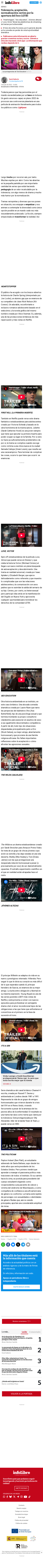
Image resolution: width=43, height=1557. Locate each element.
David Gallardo (14, 79)
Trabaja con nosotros (21, 1511)
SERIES (3, 7)
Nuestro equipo (21, 1508)
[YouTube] (25, 1497)
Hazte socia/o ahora (21, 1287)
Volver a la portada (21, 1394)
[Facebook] (7, 1497)
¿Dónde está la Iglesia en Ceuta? (13, 1381)
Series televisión (34, 1239)
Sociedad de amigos (21, 1514)
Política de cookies (21, 1523)
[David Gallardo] (4, 80)
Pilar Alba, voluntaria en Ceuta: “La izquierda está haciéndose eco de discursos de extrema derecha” (17, 1359)
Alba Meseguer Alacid (9, 1364)
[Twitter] (14, 1497)
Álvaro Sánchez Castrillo (9, 1342)
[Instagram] (21, 1497)
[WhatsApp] (4, 1497)
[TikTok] (29, 1497)
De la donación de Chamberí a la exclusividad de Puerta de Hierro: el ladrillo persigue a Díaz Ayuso (17, 1338)
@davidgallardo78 (16, 81)
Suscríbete (34, 2)
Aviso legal (21, 1517)
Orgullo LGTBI (11, 1239)
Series (3, 1239)
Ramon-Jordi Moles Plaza (10, 1384)
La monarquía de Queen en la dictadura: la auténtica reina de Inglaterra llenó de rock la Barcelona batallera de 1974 (17, 1349)
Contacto (21, 1505)
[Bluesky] (10, 1497)
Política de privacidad (21, 1520)
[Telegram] (18, 1497)
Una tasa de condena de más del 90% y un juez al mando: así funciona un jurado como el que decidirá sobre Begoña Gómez (17, 1370)
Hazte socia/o (21, 1488)
